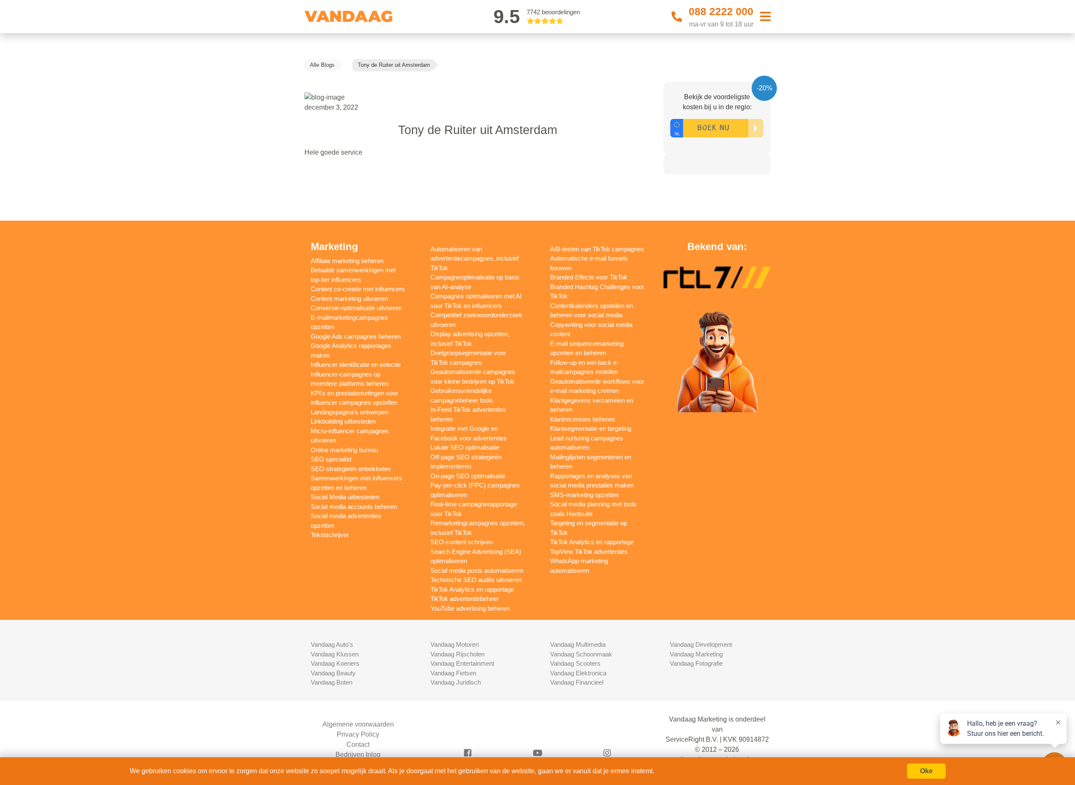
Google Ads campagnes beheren (356, 336)
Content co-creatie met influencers (358, 288)
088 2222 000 (721, 11)
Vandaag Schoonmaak (581, 654)
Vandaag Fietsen (453, 673)
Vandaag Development (701, 644)
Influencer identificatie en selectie (356, 364)
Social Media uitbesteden (345, 497)
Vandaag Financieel (576, 682)
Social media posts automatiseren (476, 570)
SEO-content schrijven (461, 541)
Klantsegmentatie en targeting (590, 428)
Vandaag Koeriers (335, 663)
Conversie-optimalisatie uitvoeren (356, 307)
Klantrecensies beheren (582, 419)
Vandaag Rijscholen (457, 654)
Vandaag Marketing (696, 654)
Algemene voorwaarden (358, 724)
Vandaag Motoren (454, 644)
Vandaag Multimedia (578, 644)
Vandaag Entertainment (462, 663)
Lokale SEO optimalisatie (464, 447)
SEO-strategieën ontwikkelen (351, 468)
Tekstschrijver (330, 534)
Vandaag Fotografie (696, 663)
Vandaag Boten (331, 682)
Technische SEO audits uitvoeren (476, 579)
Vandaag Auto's (332, 644)
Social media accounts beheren (354, 506)
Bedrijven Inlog (358, 754)
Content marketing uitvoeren (349, 298)
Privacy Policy (358, 734)
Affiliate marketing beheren (347, 260)
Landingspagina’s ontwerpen (349, 412)
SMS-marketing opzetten (584, 494)
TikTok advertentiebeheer (464, 598)
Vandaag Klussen (335, 654)
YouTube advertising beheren (470, 608)
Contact (358, 744)
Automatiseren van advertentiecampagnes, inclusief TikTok (474, 258)
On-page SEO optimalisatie (467, 475)
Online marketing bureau (344, 449)
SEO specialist (331, 459)
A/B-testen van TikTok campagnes (597, 249)
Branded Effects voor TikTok (588, 277)
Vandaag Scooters (575, 663)
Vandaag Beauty (333, 673)
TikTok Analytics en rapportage (472, 589)
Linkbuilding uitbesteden (343, 421)
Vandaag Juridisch (455, 682)
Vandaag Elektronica (578, 673)
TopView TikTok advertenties (589, 551)
